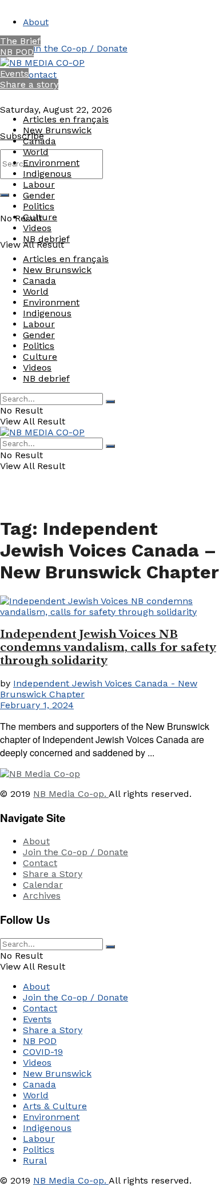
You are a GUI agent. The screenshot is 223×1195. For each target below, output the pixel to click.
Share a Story (52, 873)
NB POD (17, 51)
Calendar (43, 884)
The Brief (20, 40)
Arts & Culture (55, 1106)
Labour (39, 184)
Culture (40, 217)
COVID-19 (43, 1051)
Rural (35, 1160)
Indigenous (47, 173)
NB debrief (46, 238)
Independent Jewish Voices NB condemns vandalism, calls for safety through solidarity (108, 647)
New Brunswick (57, 130)
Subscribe (22, 135)
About (36, 22)
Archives (42, 895)
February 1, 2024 (37, 705)
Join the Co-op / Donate (75, 48)
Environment (51, 162)
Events (14, 73)
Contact (40, 74)
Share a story (29, 84)
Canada (39, 141)
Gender (39, 195)
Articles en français (66, 119)
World (36, 151)
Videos (37, 228)
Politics (38, 206)
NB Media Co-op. (71, 793)
